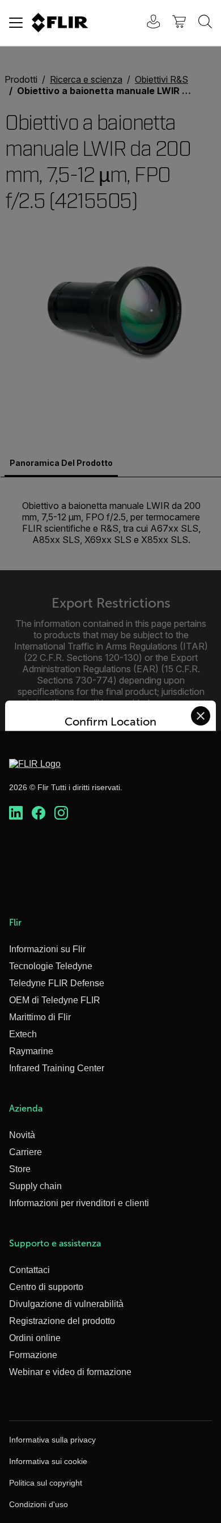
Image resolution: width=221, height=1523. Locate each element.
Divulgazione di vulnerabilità (66, 1304)
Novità (22, 1135)
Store (20, 1169)
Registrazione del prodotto (62, 1321)
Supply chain (35, 1186)
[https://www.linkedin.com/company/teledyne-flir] (16, 813)
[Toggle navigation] (16, 23)
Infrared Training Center (56, 1068)
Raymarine (31, 1051)
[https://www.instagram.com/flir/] (61, 813)
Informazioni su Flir (47, 949)
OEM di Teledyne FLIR (54, 1000)
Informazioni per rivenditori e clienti (79, 1203)
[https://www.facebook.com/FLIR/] (38, 813)
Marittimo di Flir (40, 1017)
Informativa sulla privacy (52, 1439)
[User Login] (147, 23)
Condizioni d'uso (38, 1504)
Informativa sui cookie (48, 1461)
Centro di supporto (46, 1287)
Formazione (33, 1355)
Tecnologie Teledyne (50, 966)
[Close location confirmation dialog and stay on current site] (200, 716)
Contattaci (29, 1270)
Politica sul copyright (45, 1482)
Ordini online (35, 1338)
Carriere (25, 1152)
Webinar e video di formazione (70, 1372)
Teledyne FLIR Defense (56, 983)
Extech (23, 1034)
